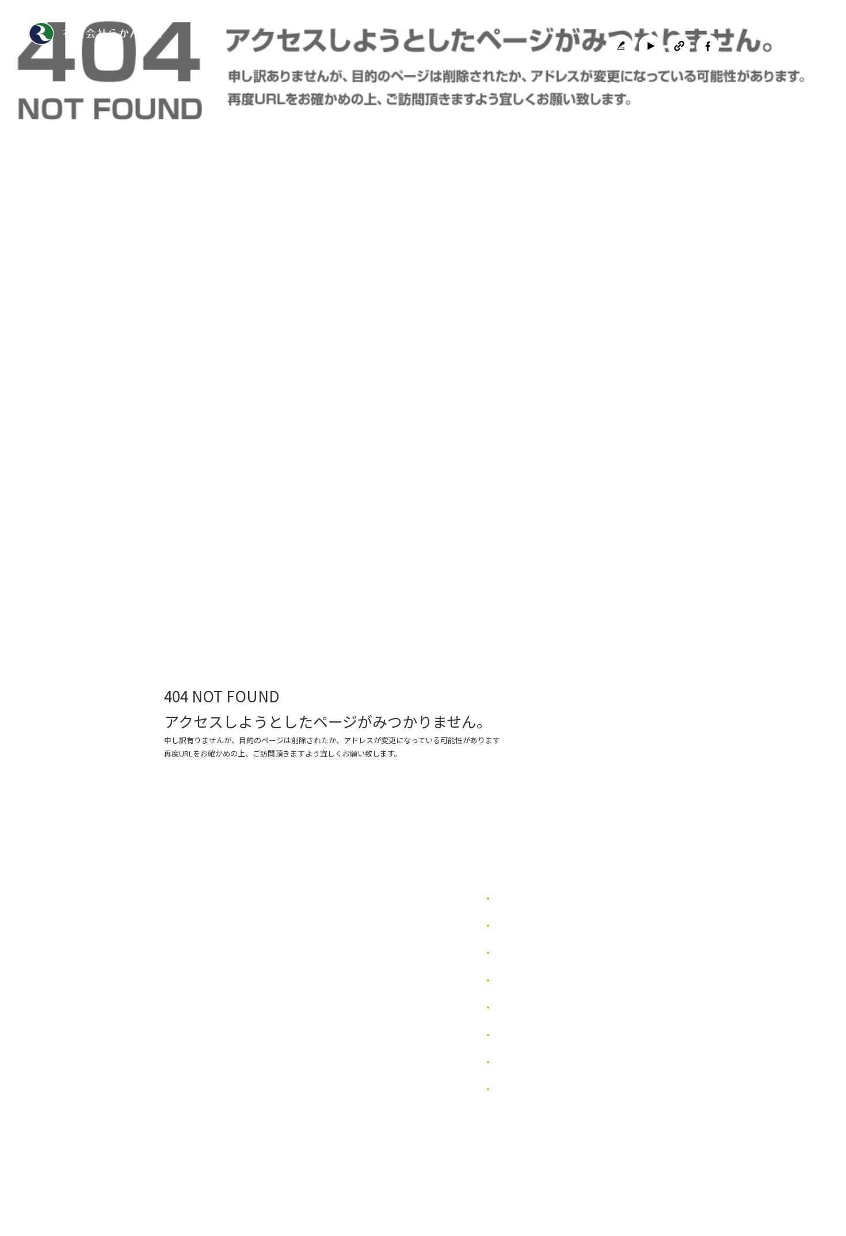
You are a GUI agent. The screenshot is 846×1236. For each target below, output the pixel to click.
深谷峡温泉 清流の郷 (473, 531)
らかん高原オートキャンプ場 (349, 531)
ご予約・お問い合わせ (600, 531)
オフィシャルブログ (527, 1062)
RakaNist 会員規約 (527, 1089)
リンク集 (509, 1007)
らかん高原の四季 (523, 925)
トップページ (234, 531)
